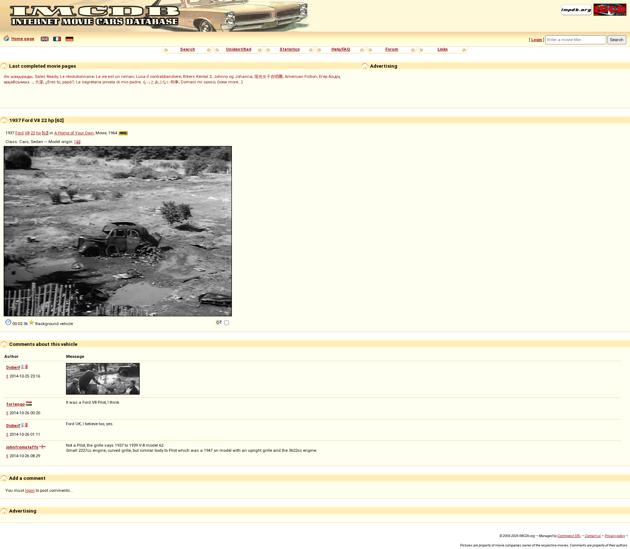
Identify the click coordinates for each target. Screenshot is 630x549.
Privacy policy (615, 536)
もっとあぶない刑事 (161, 81)
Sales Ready (46, 76)
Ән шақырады (18, 76)
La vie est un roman (115, 76)
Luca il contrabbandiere (158, 76)
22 (33, 132)
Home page (22, 38)
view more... (230, 81)
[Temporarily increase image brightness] (219, 321)
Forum (391, 49)
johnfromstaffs (22, 447)
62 (45, 132)
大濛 (39, 81)
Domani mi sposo (198, 81)
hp (38, 132)
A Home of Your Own (74, 132)
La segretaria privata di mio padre (108, 81)
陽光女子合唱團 (268, 76)
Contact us (593, 536)
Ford (19, 132)
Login (536, 39)
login (30, 490)
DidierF (13, 367)
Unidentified (238, 49)
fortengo (15, 404)
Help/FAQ (340, 49)
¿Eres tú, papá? (59, 81)
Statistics (290, 49)
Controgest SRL (569, 536)
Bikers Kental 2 (197, 76)
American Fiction (301, 76)
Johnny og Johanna (233, 76)
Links (443, 49)
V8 (27, 132)
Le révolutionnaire (77, 76)
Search (187, 49)
